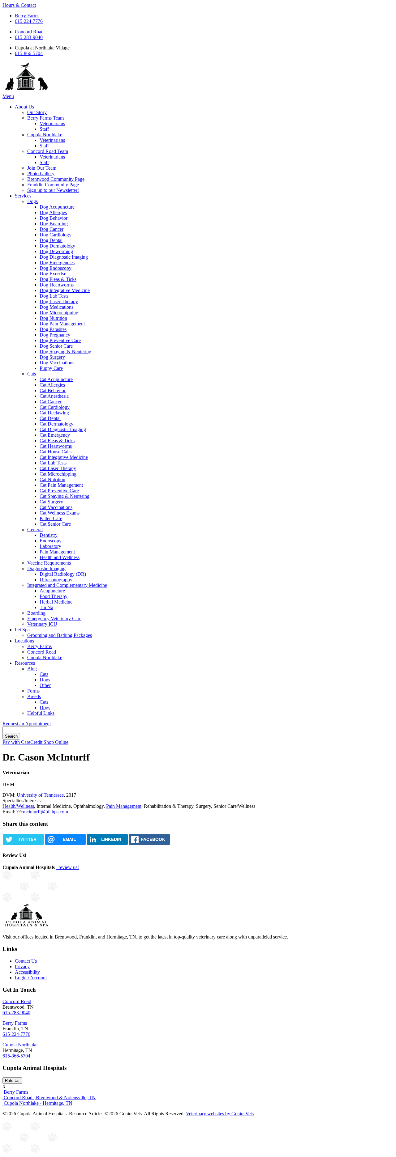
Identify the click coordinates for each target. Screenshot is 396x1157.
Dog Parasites (53, 329)
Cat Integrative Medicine (64, 457)
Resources (25, 663)
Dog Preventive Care (60, 340)
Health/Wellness (18, 806)
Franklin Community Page (53, 184)
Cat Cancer (51, 401)
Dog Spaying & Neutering (65, 351)
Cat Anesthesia (54, 396)
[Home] (26, 90)
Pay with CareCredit (23, 742)
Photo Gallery (40, 173)
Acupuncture (52, 590)
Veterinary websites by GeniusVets (220, 1113)
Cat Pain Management (61, 485)
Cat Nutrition (52, 479)
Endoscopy (51, 540)
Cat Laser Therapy (58, 468)
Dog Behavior (53, 218)
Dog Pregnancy (55, 334)
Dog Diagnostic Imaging (64, 257)
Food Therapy (53, 596)
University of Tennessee (40, 795)
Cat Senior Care (55, 524)
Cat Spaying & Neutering (64, 496)
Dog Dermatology (57, 245)
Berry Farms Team (45, 118)
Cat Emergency (55, 435)
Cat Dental (50, 418)
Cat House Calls (55, 451)
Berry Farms (27, 15)
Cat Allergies (52, 385)
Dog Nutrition (53, 318)
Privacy (22, 966)
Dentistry (49, 535)
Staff (44, 129)
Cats (31, 373)
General (35, 529)
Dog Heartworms (57, 284)
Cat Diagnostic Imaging (63, 429)
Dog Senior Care (56, 346)
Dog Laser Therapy (59, 301)
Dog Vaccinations (57, 362)
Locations (24, 640)
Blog (32, 668)
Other (45, 685)
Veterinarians (52, 123)
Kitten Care (51, 518)
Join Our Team (41, 168)
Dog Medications (56, 307)
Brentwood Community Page (55, 179)
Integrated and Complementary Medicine (67, 585)
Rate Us (12, 1080)
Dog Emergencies (57, 262)
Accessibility (27, 972)
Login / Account (31, 977)
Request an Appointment (26, 723)
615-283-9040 (29, 37)
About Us (24, 106)
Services (23, 195)
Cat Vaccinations (56, 507)
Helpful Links (40, 713)
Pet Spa (22, 629)
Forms (33, 690)
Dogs (32, 201)
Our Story (37, 112)
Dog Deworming (56, 251)
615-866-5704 (29, 53)
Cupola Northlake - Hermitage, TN (37, 1103)
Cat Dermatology (56, 423)
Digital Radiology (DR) (63, 574)
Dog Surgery (52, 357)
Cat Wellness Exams (60, 512)
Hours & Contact (19, 5)
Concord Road (29, 31)
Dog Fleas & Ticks (58, 279)
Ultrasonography (56, 579)
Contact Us (26, 961)
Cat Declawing (54, 412)
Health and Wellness (60, 557)
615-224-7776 (29, 21)
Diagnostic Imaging (46, 568)
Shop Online (56, 742)
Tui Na (46, 607)
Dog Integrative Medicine (65, 290)
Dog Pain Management (62, 323)
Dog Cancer (51, 229)
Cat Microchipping (58, 474)
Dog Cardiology (55, 234)
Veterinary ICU (42, 624)
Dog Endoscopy (55, 268)
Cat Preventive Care (59, 490)
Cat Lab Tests (53, 462)
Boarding (36, 613)
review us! (68, 867)
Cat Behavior (53, 390)
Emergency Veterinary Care (54, 618)
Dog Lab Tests (54, 296)
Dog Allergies (53, 212)
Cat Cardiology (55, 407)
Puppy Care (51, 368)
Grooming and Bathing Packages (59, 635)
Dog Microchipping (59, 312)
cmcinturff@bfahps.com (44, 811)
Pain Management (57, 551)
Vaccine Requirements (49, 563)
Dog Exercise (53, 273)
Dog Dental (51, 240)
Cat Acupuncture (56, 379)
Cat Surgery (51, 501)
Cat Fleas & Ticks (57, 440)
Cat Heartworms (56, 446)
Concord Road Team (47, 151)
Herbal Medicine (56, 601)
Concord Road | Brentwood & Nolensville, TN (49, 1097)
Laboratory (50, 546)
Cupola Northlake (44, 134)
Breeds (34, 696)
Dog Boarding (54, 223)
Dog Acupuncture (57, 207)
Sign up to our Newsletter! (53, 190)
